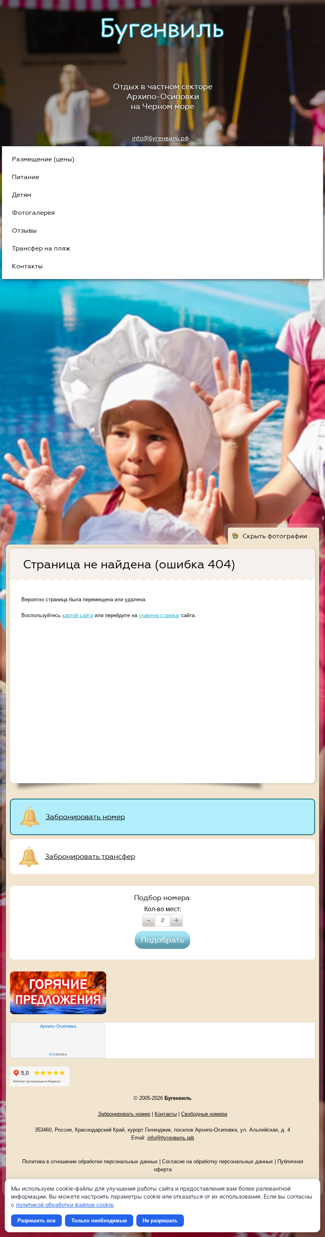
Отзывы (24, 230)
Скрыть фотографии (275, 536)
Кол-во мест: (162, 909)
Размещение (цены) (43, 159)
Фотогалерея (33, 212)
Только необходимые (99, 1221)
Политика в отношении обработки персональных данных (90, 1161)
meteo (58, 1054)
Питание (25, 177)
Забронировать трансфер (90, 856)
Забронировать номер (85, 817)
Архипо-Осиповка (58, 1026)
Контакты (27, 266)
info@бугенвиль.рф (160, 138)
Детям (21, 195)
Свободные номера (204, 1114)
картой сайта (77, 615)
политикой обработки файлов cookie (64, 1204)
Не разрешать (160, 1221)
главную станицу (159, 615)
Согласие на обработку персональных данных (217, 1161)
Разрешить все (36, 1221)
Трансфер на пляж (41, 248)
